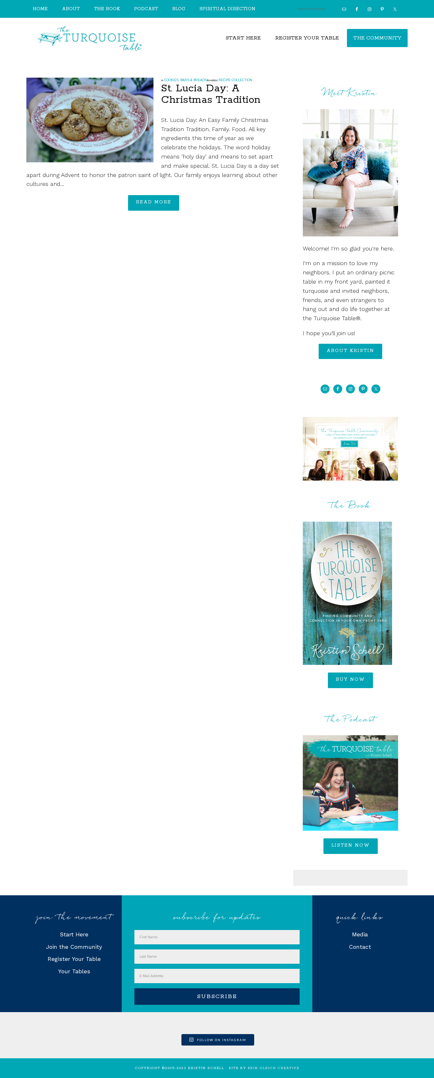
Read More (153, 202)
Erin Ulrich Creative (273, 1068)
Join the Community (74, 946)
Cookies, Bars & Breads (185, 80)
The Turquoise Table (89, 38)
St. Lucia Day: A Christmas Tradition (211, 94)
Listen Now (350, 845)
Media (360, 934)
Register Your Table (74, 958)
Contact (360, 946)
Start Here (74, 934)
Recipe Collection (235, 80)
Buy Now (350, 679)
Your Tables (74, 971)
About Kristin (350, 351)
